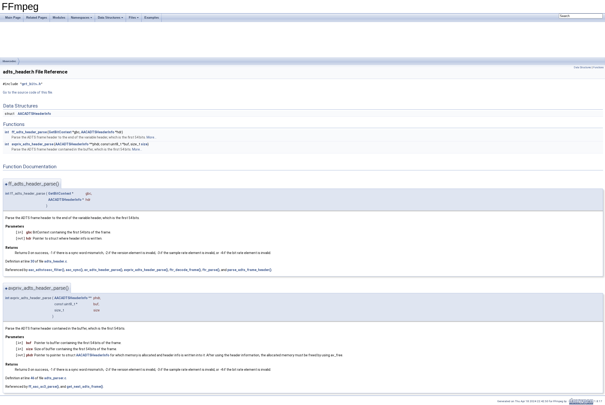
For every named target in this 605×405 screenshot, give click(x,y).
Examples (151, 17)
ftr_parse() (211, 270)
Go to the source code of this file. (28, 92)
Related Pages (36, 17)
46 (32, 378)
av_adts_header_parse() (103, 270)
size (144, 144)
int (7, 132)
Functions (598, 67)
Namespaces (80, 17)
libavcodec (9, 61)
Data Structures (109, 17)
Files (132, 17)
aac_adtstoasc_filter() (46, 270)
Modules (59, 17)
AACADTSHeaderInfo (34, 114)
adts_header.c (55, 261)
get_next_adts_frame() (85, 386)
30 (32, 261)
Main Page (13, 17)
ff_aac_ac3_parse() (43, 386)
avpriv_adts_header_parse (32, 144)
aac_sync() (74, 270)
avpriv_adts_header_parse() (146, 270)
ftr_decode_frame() (185, 270)
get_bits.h (31, 84)
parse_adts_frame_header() (249, 270)
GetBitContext (60, 132)
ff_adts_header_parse (29, 132)
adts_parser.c (55, 378)
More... (151, 137)
